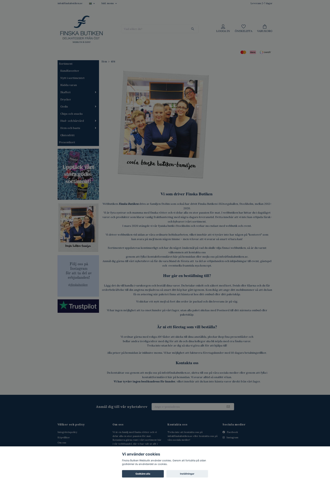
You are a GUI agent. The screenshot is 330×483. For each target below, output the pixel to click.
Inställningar (187, 473)
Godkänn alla (142, 473)
